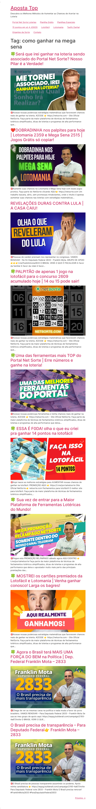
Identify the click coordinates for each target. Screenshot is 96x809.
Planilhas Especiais (66, 22)
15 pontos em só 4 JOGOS (25, 27)
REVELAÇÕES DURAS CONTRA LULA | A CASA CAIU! (47, 205)
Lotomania (58, 27)
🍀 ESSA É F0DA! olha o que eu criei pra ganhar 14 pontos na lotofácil (44, 431)
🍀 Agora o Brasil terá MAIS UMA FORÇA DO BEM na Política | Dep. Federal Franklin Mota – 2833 (42, 657)
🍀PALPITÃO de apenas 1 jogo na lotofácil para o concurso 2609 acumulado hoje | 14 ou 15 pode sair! (44, 276)
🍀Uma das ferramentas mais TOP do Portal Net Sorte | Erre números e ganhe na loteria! (45, 360)
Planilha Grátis (47, 22)
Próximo (80, 798)
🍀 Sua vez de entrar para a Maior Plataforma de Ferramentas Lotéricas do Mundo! (45, 504)
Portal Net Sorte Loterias (24, 22)
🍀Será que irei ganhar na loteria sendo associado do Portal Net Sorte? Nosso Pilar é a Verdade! (47, 59)
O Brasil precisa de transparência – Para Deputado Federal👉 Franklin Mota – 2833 (48, 730)
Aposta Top (24, 8)
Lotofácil (45, 27)
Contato (37, 32)
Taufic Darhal (73, 27)
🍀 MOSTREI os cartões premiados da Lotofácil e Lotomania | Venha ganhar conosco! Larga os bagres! (46, 581)
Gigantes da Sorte (21, 32)
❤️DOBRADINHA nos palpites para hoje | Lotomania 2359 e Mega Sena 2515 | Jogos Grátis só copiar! (47, 135)
